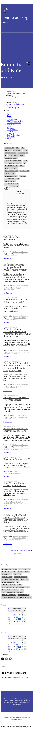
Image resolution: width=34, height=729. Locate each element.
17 (9, 619)
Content (10, 95)
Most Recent (11, 124)
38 (13, 550)
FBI (6, 155)
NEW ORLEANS (8, 288)
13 (17, 617)
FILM (10, 155)
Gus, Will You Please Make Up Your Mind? (14, 484)
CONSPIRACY (17, 150)
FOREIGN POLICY (19, 155)
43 (21, 550)
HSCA (25, 160)
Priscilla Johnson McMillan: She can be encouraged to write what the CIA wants (17, 333)
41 (17, 550)
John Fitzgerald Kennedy (20, 252)
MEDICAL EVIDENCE (11, 168)
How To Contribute (13, 135)
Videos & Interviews (14, 123)
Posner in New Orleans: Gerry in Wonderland (15, 429)
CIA (22, 148)
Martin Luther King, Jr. (19, 415)
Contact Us (10, 133)
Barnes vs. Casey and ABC (16, 459)
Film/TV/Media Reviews (15, 121)
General (14, 471)
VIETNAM (23, 176)
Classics (9, 126)
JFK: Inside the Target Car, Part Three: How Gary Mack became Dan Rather (15, 519)
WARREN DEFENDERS (11, 184)
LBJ (25, 163)
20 (17, 619)
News (9, 116)
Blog (8, 140)
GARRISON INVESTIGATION (13, 160)
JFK (6, 163)
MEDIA (22, 166)
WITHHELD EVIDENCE (11, 186)
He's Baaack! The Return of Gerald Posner (16, 398)
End (30, 550)
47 (27, 550)
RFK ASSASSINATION (11, 176)
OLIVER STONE (24, 171)
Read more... (7, 258)
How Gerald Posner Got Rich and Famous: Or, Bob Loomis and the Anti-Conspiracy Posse (16, 367)
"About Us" (14, 223)
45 (24, 550)
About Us (10, 131)
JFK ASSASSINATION (15, 163)
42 (19, 550)
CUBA (25, 150)
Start (9, 550)
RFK (13, 173)
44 (22, 550)
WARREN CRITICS (10, 181)
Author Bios (11, 137)
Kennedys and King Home (16, 93)
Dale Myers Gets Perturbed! (11, 238)
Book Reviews (12, 119)
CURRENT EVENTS (10, 153)
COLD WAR (8, 150)
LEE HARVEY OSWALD (11, 166)
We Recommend (12, 130)
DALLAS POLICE (23, 153)
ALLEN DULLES (9, 148)
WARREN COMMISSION (12, 178)
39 (14, 550)
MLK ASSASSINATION (11, 171)
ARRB (17, 148)
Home (9, 114)
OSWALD (7, 173)
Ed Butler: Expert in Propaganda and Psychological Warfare (15, 267)
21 (19, 619)
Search (9, 138)
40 (16, 550)
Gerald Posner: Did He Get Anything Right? (15, 300)
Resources (10, 128)
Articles (9, 117)
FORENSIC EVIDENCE (11, 158)
